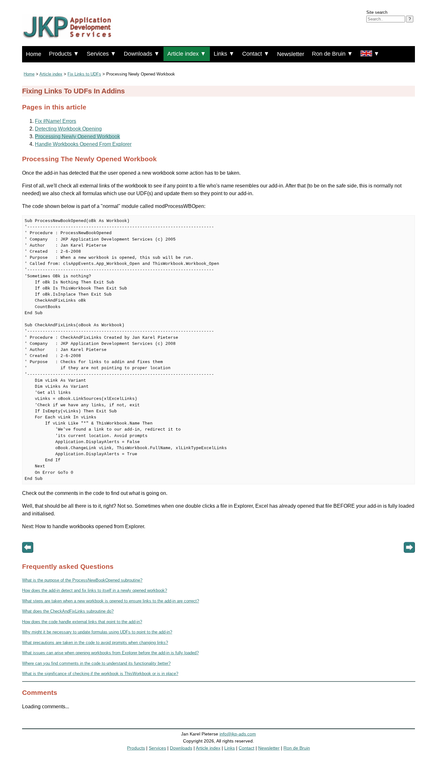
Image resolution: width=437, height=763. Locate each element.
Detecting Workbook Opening (68, 128)
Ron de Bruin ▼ (332, 54)
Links (229, 748)
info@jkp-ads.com (237, 733)
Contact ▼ (255, 54)
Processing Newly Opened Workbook (77, 136)
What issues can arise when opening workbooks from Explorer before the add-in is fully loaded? (110, 652)
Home (33, 54)
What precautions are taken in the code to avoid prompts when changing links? (95, 642)
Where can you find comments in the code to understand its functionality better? (96, 663)
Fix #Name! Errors (55, 121)
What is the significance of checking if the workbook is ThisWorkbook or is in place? (100, 673)
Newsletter (290, 54)
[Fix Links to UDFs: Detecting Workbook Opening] (27, 557)
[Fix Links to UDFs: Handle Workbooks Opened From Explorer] (409, 557)
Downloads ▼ (142, 54)
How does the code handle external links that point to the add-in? (82, 621)
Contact (246, 748)
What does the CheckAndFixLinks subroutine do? (68, 611)
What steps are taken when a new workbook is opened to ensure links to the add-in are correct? (110, 601)
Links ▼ (224, 54)
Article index (50, 74)
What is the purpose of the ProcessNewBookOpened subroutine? (82, 580)
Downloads (181, 748)
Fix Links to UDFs (84, 74)
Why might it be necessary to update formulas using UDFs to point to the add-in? (97, 632)
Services (157, 748)
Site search (376, 12)
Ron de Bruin (296, 748)
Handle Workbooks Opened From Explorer (83, 144)
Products (136, 748)
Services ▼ (101, 54)
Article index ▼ (186, 54)
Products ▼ (64, 54)
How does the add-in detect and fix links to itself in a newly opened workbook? (94, 590)
